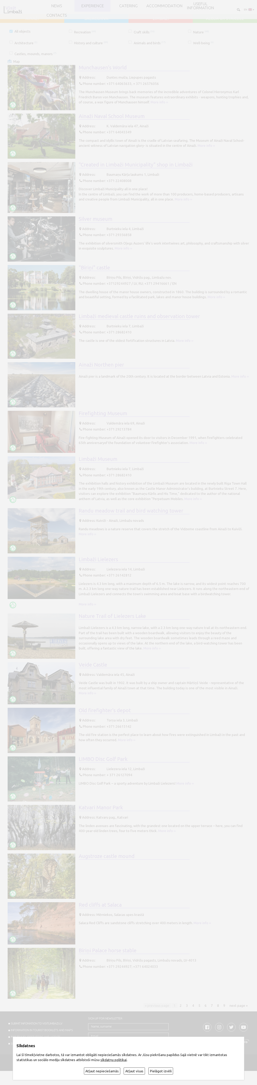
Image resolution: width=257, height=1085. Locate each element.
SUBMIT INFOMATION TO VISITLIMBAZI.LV (36, 1023)
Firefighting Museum (103, 413)
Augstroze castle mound (107, 856)
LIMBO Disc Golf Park (103, 759)
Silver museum (95, 219)
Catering (128, 6)
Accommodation (164, 6)
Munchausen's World (103, 67)
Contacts (56, 15)
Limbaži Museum (98, 459)
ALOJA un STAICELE (225, 18)
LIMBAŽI (161, 18)
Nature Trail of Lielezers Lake (112, 616)
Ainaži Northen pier (101, 365)
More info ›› (159, 102)
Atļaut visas (134, 1071)
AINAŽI (32, 18)
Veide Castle (93, 665)
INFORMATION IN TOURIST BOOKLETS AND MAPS (42, 1030)
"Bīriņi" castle (94, 267)
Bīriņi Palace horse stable (108, 950)
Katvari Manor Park (101, 807)
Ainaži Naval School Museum (112, 116)
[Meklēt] (238, 9)
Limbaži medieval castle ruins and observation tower (139, 316)
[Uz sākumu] (13, 9)
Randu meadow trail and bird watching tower (131, 511)
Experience (92, 6)
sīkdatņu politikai (113, 1060)
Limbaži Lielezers (98, 559)
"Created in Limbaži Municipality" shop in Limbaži (136, 164)
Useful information (200, 6)
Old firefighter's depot (105, 710)
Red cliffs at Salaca (100, 905)
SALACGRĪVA (96, 18)
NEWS (56, 6)
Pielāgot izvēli (161, 1071)
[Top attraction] (12, 105)
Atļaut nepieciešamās (102, 1071)
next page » (238, 1005)
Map (16, 61)
